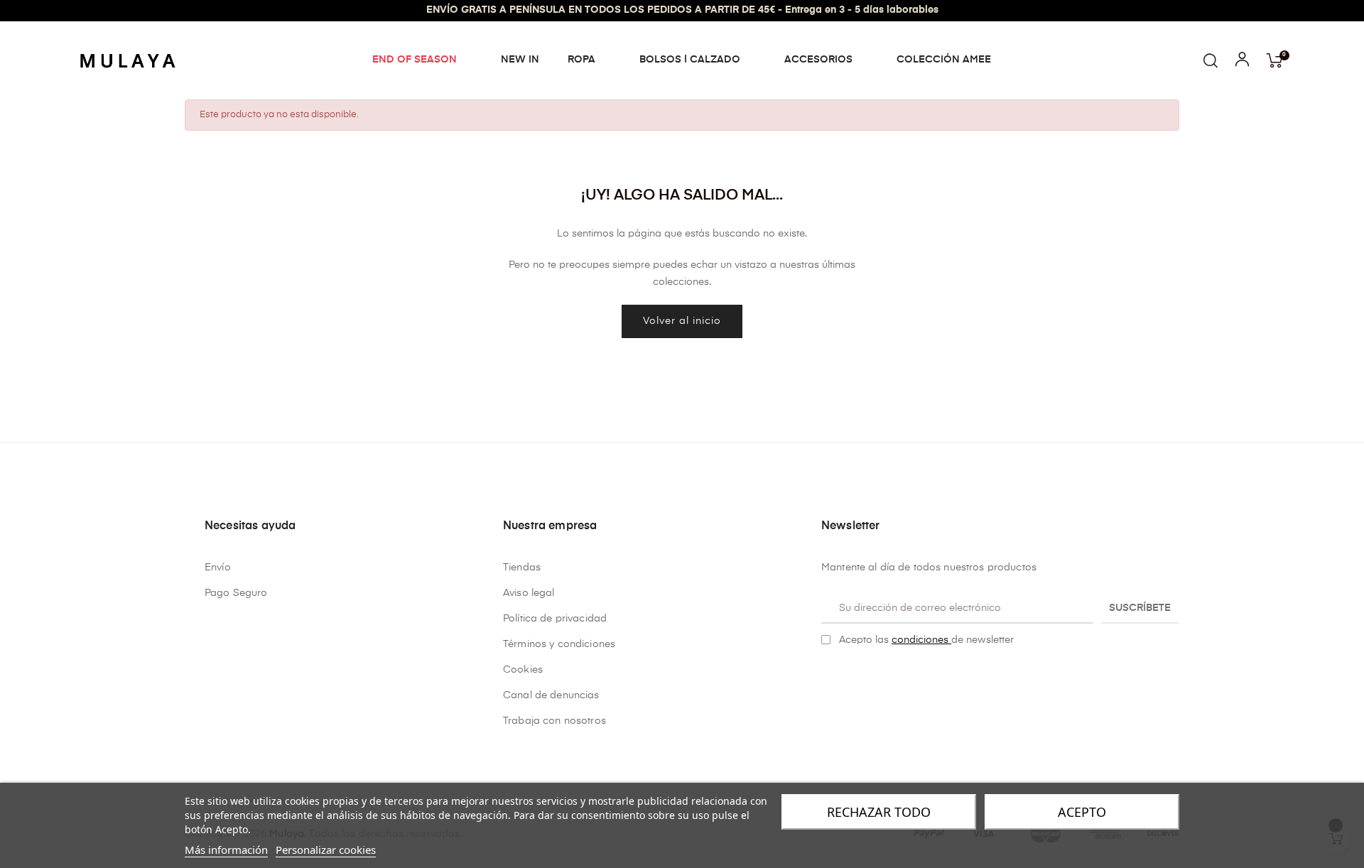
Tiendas (522, 568)
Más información (226, 849)
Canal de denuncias (551, 695)
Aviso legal (529, 593)
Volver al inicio (682, 321)
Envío (218, 568)
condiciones (921, 640)
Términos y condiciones (559, 644)
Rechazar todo (879, 811)
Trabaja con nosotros (554, 721)
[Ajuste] (1242, 62)
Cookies (523, 670)
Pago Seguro (236, 593)
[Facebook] (827, 676)
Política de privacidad (555, 619)
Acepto (1082, 811)
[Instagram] (849, 676)
